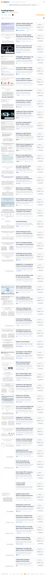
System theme (5, 573)
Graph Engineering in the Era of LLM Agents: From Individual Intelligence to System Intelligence (25, 210)
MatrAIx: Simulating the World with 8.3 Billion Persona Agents (24, 287)
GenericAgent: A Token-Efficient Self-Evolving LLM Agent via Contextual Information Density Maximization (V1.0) (24, 352)
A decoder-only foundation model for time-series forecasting (24, 276)
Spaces (37, 573)
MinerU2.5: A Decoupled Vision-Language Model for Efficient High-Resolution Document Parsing (25, 156)
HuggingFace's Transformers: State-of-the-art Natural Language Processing (25, 418)
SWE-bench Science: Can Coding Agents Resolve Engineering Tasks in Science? (24, 527)
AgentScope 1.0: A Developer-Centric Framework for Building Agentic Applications (24, 188)
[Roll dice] (44, 18)
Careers (21, 573)
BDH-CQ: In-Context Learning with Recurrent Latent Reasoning (24, 35)
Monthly (9, 14)
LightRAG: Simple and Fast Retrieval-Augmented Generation (24, 494)
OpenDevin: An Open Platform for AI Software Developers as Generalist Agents (23, 134)
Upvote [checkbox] (40, 24)
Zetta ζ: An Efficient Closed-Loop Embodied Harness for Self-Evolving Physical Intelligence (24, 298)
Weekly (5, 14)
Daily (2, 14)
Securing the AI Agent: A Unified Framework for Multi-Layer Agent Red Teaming (24, 68)
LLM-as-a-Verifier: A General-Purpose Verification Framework (24, 79)
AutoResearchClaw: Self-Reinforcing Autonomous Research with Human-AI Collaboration (25, 451)
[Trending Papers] (12, 14)
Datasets (32, 573)
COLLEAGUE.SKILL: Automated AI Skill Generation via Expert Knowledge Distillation (24, 101)
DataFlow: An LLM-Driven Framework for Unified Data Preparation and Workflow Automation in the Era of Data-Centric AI (24, 396)
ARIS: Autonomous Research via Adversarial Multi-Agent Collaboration (23, 363)
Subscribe (34, 4)
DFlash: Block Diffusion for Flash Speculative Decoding (23, 461)
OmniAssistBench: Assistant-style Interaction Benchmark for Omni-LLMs (24, 429)
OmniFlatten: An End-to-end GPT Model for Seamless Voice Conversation (23, 330)
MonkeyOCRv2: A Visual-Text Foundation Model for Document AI (25, 505)
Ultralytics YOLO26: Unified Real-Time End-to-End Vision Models (24, 440)
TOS (10, 573)
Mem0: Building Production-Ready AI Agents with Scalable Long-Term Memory (25, 199)
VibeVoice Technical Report (23, 341)
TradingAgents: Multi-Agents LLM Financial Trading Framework (24, 57)
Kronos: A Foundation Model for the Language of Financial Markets (25, 243)
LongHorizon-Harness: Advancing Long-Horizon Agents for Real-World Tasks (24, 112)
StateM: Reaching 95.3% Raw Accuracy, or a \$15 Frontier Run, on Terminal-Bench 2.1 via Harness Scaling (25, 232)
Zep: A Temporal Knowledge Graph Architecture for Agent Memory (24, 407)
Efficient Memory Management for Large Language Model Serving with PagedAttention (24, 145)
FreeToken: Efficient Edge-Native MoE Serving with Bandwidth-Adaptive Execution (24, 24)
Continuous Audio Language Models (20, 483)
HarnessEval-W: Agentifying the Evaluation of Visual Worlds (24, 319)
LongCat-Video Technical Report (24, 90)
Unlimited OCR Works (21, 221)
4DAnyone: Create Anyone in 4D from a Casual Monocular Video (24, 46)
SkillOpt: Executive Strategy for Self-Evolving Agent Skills (23, 538)
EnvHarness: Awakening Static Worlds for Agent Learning (23, 123)
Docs (44, 573)
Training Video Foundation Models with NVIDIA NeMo (22, 560)
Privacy (14, 573)
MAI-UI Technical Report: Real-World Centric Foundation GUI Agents (24, 374)
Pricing (41, 573)
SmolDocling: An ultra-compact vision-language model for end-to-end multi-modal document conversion (24, 254)
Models (28, 573)
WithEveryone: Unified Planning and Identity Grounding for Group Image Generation (24, 516)
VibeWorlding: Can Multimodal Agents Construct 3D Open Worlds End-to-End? (24, 549)
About (18, 573)
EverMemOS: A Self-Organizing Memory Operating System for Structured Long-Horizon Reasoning (24, 385)
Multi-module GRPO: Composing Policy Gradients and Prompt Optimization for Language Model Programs (24, 473)
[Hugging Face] (25, 574)
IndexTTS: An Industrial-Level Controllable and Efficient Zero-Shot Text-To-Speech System (24, 309)
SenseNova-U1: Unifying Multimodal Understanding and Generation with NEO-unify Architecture (24, 177)
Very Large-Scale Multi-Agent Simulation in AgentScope (23, 166)
